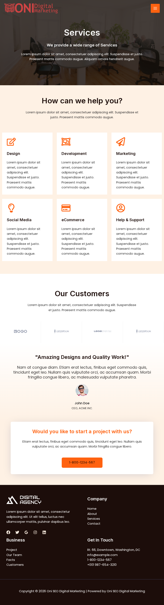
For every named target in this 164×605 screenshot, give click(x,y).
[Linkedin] (44, 532)
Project (11, 550)
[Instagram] (35, 532)
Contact (93, 523)
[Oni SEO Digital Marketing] (31, 8)
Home (92, 509)
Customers (15, 565)
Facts (10, 560)
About (92, 514)
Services (93, 519)
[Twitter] (17, 532)
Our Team (14, 555)
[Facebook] (8, 532)
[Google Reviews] (26, 532)
